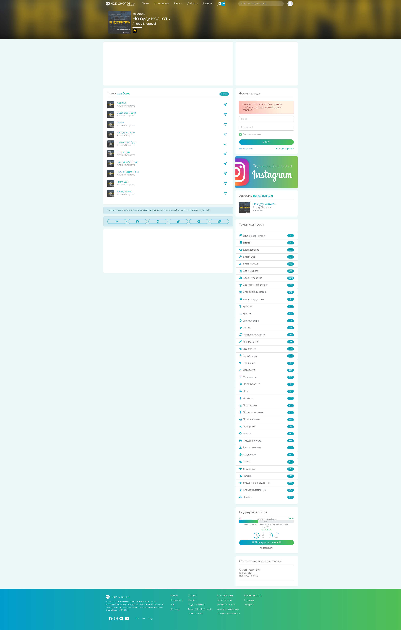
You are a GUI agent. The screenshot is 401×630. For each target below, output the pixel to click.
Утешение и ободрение (268, 483)
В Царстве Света (126, 113)
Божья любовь (267, 264)
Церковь (267, 497)
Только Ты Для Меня (127, 172)
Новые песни (176, 600)
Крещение (267, 363)
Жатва (267, 328)
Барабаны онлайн (226, 605)
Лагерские (267, 370)
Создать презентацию (228, 614)
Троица (267, 476)
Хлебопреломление (267, 490)
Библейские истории (267, 236)
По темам (175, 609)
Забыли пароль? (285, 148)
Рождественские (268, 441)
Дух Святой (267, 313)
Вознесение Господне (267, 285)
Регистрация (246, 148)
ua (137, 618)
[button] (127, 30)
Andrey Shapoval (144, 23)
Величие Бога (267, 271)
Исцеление (267, 349)
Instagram (249, 600)
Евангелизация (267, 321)
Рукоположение (267, 447)
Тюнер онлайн (224, 600)
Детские (267, 306)
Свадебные (267, 455)
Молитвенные (267, 377)
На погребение (267, 384)
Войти (266, 142)
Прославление (267, 419)
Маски (120, 123)
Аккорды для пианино (228, 609)
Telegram (249, 605)
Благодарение (267, 250)
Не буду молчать (126, 132)
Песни (145, 3)
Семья (267, 461)
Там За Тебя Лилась (128, 162)
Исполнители (161, 3)
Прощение (267, 426)
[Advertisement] (168, 64)
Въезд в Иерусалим (267, 299)
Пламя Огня (123, 152)
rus (143, 618)
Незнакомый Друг (126, 142)
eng (150, 618)
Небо (267, 391)
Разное (267, 433)
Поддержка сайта (196, 605)
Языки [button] (177, 3)
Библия (267, 243)
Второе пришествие (267, 292)
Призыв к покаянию (267, 412)
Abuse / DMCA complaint (200, 609)
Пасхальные (267, 405)
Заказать (207, 3)
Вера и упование (268, 278)
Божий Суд (267, 257)
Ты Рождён (122, 182)
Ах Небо (121, 103)
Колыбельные (267, 356)
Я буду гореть (124, 192)
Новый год (267, 398)
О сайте (192, 600)
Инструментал (267, 341)
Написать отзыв (195, 614)
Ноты (172, 605)
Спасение (267, 469)
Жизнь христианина (267, 334)
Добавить (192, 3)
